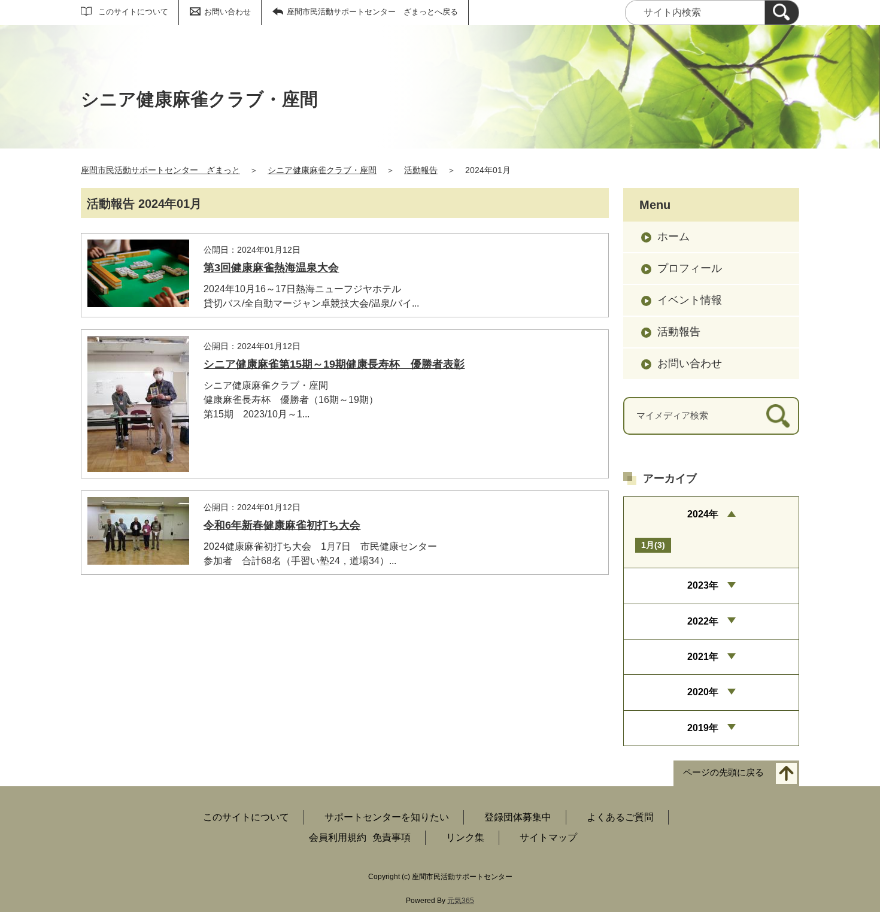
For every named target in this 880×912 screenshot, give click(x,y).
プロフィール (689, 268)
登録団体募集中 (517, 817)
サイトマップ (548, 837)
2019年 (702, 728)
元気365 (460, 900)
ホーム (673, 237)
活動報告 (421, 170)
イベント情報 (689, 300)
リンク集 (465, 837)
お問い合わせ (227, 11)
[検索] (781, 12)
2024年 (702, 514)
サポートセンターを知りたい (386, 817)
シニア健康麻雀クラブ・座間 (322, 170)
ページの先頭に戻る (723, 773)
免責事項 (391, 837)
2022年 (702, 621)
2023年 (702, 585)
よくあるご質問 (620, 817)
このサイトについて (133, 11)
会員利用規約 (337, 837)
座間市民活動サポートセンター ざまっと (160, 170)
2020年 (702, 692)
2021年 (702, 657)
